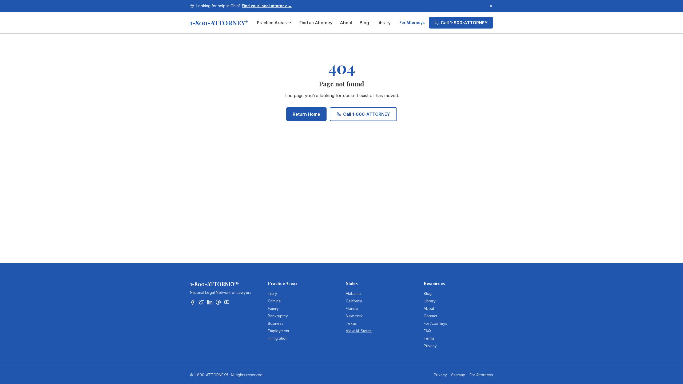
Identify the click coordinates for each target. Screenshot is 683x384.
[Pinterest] (218, 302)
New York (354, 316)
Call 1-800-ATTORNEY (464, 22)
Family (273, 308)
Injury (272, 293)
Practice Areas (272, 22)
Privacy (430, 345)
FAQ (427, 331)
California (354, 301)
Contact (430, 316)
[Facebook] (192, 302)
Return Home (306, 114)
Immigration (278, 338)
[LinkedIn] (209, 302)
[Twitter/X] (201, 302)
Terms (429, 338)
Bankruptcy (278, 316)
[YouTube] (226, 302)
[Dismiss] (491, 6)
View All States (359, 331)
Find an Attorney (315, 22)
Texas (351, 323)
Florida (352, 308)
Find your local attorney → (267, 5)
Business (275, 323)
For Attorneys (412, 22)
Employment (278, 331)
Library (383, 22)
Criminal (274, 301)
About (346, 22)
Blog (364, 22)
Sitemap (458, 375)
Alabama (353, 293)
